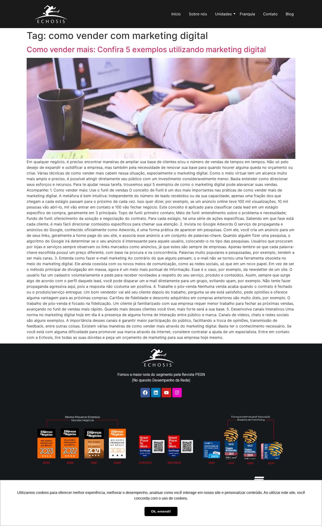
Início (176, 14)
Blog (290, 14)
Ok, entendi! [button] (161, 511)
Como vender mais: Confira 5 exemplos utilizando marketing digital (146, 49)
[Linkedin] (156, 392)
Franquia (247, 14)
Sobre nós (198, 14)
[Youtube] (166, 392)
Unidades (223, 14)
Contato (270, 14)
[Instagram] (177, 392)
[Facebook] (145, 392)
